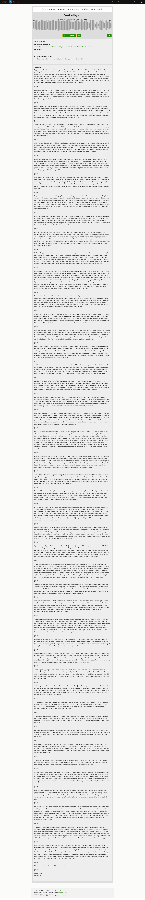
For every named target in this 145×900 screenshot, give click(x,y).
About (135, 2)
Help (141, 2)
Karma (73, 47)
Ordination (78, 47)
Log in (114, 2)
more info (99, 9)
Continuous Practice (43, 47)
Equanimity (67, 47)
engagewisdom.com (63, 892)
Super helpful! (80, 59)
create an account (75, 9)
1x (109, 36)
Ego (61, 47)
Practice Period (86, 47)
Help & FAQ (58, 890)
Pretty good (68, 59)
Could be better (57, 59)
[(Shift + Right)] (79, 35)
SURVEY (59, 894)
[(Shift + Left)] (64, 35)
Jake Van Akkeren (68, 19)
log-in (66, 9)
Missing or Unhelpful (43, 59)
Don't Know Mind (55, 47)
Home (130, 2)
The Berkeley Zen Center (62, 895)
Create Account (122, 2)
